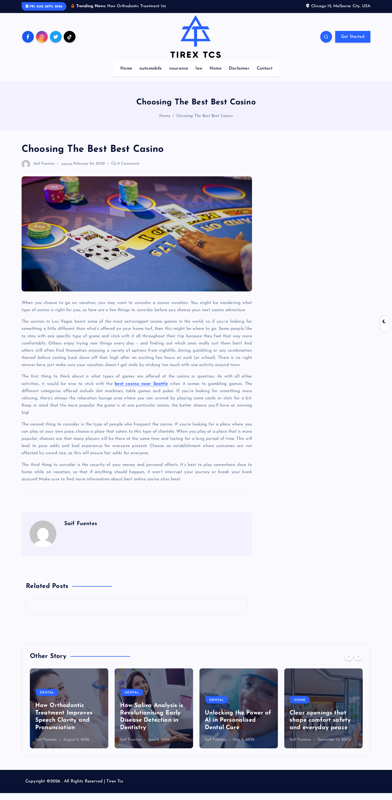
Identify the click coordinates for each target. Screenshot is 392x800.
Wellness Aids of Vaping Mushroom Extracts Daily (317, 720)
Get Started (353, 37)
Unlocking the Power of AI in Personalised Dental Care (155, 720)
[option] (71, 708)
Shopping (305, 700)
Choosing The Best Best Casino (204, 116)
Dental (49, 692)
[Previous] (349, 656)
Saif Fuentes (44, 164)
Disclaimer (239, 68)
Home (126, 68)
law (198, 68)
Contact (265, 68)
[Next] (358, 656)
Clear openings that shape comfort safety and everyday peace (237, 720)
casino (66, 164)
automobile (150, 68)
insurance (178, 68)
